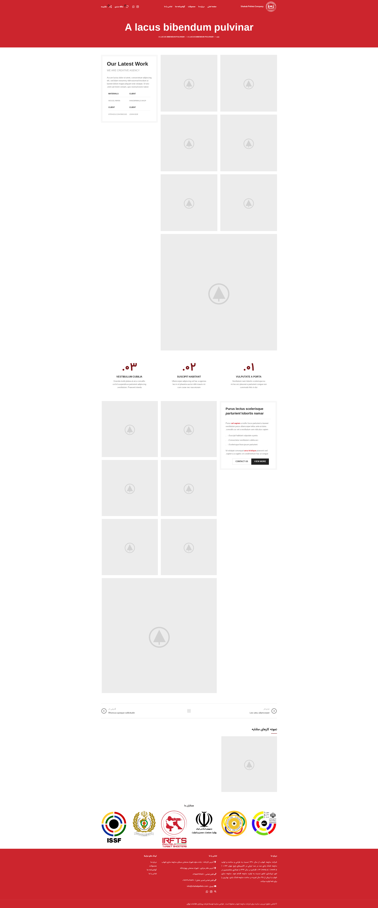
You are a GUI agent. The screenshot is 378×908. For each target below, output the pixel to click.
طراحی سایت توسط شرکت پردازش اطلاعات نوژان (205, 904)
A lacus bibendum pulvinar (201, 37)
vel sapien (235, 423)
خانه (217, 37)
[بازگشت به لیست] (189, 711)
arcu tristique (250, 450)
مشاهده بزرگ (223, 738)
